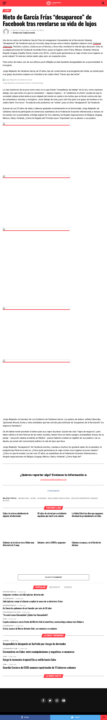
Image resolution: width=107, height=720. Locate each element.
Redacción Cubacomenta (24, 33)
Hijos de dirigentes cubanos (85, 498)
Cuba (33, 498)
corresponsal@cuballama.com (53, 479)
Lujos (6, 501)
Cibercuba (7, 46)
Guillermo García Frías (59, 498)
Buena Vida (24, 498)
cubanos (42, 498)
